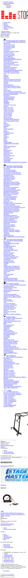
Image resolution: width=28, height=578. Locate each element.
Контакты (9, 5)
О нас (5, 534)
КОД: (2, 517)
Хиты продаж (7, 26)
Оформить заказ (9, 445)
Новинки (6, 25)
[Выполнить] (26, 457)
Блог (5, 539)
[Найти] (15, 440)
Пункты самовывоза (9, 3)
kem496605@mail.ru (9, 560)
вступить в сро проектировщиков (7, 575)
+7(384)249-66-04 (8, 556)
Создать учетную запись (10, 529)
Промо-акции (7, 22)
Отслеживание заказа (6, 457)
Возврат (9, 7)
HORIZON (3, 485)
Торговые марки (8, 537)
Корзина (3, 445)
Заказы (5, 450)
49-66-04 (5, 31)
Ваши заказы (7, 544)
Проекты (6, 29)
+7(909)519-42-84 (8, 555)
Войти (2, 458)
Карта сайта (7, 538)
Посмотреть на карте (9, 561)
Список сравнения (8, 452)
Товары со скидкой (8, 27)
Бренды (5, 23)
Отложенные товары (9, 453)
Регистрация (7, 458)
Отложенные (7, 546)
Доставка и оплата (8, 1)
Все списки (6, 570)
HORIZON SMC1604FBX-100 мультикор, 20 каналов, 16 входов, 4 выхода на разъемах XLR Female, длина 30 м (13, 514)
